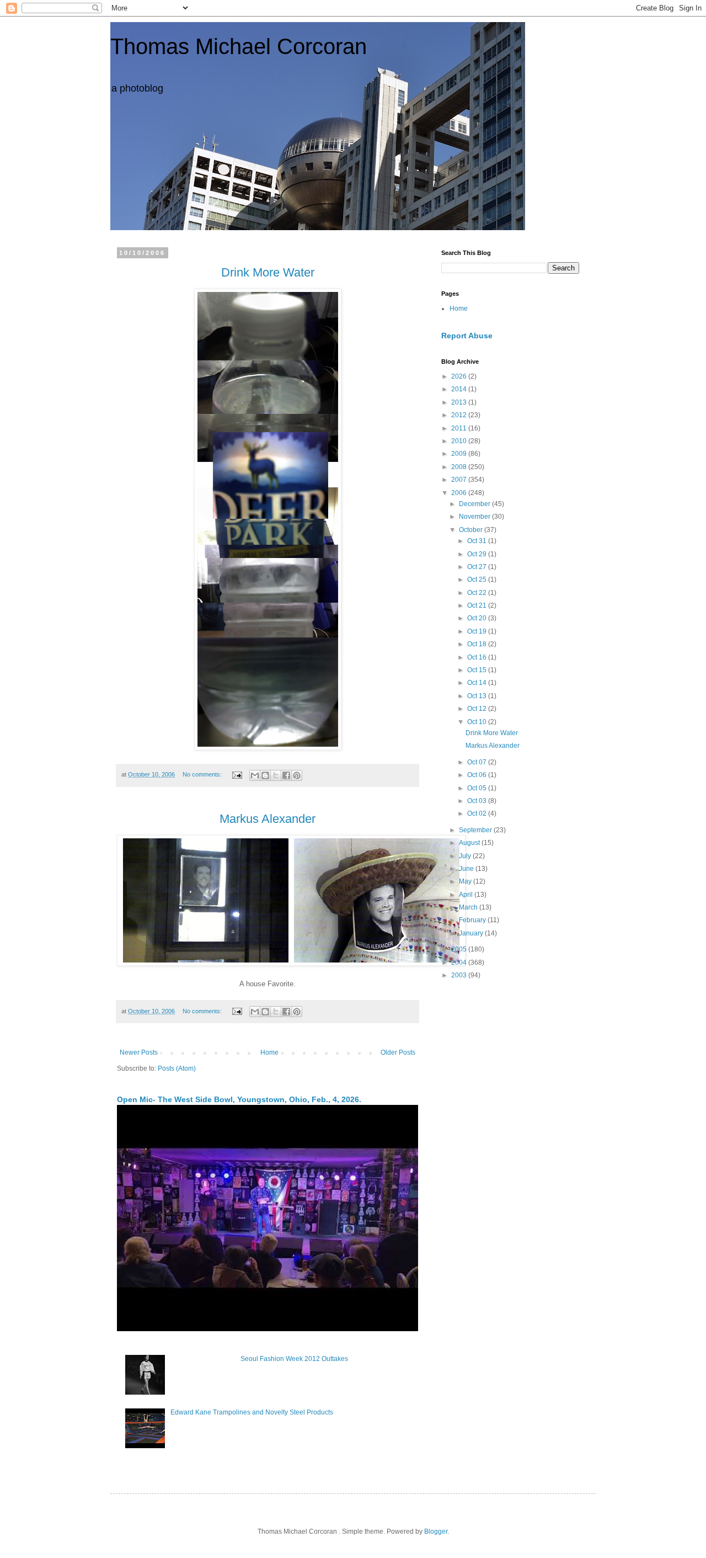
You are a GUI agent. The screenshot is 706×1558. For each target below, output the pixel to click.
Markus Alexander (493, 745)
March (469, 907)
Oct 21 (477, 605)
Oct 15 (477, 670)
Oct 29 (477, 554)
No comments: (203, 774)
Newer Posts (139, 1052)
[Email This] (254, 775)
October (471, 530)
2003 (459, 975)
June (467, 869)
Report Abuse (467, 335)
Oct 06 (477, 775)
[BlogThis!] (265, 775)
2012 (459, 415)
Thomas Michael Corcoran (238, 46)
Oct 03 (477, 801)
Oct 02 (477, 813)
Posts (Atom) (177, 1068)
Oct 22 (477, 593)
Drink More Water (492, 733)
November (475, 516)
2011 (459, 428)
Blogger (435, 1531)
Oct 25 (477, 579)
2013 (459, 402)
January (472, 933)
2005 (459, 949)
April (466, 894)
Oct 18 (477, 644)
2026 (459, 376)
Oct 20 (477, 618)
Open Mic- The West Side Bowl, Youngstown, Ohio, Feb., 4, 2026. (239, 1099)
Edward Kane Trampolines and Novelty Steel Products (251, 1412)
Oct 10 (477, 722)
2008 (459, 467)
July (466, 856)
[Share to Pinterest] (296, 775)
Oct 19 (477, 631)
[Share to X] (275, 775)
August (470, 843)
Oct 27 (477, 567)
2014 (459, 389)
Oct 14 (477, 683)
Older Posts (398, 1052)
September (476, 830)
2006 (459, 493)
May (466, 881)
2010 (459, 441)
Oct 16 (477, 657)
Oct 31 (477, 541)
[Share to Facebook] (286, 775)
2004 (459, 962)
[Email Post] (236, 774)
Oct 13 (477, 696)
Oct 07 (477, 762)
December (475, 504)
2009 (459, 454)
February (473, 920)
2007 (459, 479)
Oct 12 (477, 708)
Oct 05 (477, 788)
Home (269, 1052)
